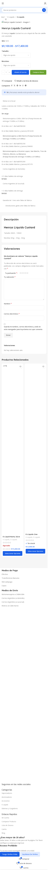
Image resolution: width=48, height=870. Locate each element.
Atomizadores (7, 797)
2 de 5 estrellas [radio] (22, 273)
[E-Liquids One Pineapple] (35, 448)
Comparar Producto (9, 821)
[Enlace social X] (14, 85)
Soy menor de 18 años (30, 854)
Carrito (4, 829)
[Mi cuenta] (45, 3)
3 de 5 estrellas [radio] (24, 273)
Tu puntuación (11, 273)
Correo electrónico (12, 314)
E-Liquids (11, 17)
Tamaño (5, 51)
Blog (3, 833)
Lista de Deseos (7, 825)
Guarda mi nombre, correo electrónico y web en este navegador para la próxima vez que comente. (23, 327)
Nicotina (5, 61)
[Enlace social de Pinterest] (17, 85)
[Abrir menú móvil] (3, 3)
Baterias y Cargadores (10, 808)
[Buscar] (44, 10)
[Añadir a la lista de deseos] (20, 367)
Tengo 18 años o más (9, 854)
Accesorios (6, 801)
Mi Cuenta (5, 818)
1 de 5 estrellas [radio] (20, 273)
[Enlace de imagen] (18, 696)
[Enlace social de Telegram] (25, 85)
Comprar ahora (38, 72)
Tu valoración (10, 277)
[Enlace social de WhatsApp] (23, 85)
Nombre (8, 303)
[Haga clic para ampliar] (5, 19)
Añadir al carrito (20, 72)
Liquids (12, 33)
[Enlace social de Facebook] (11, 85)
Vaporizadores (7, 793)
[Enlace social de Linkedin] (20, 85)
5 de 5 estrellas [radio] (27, 273)
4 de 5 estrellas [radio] (26, 273)
